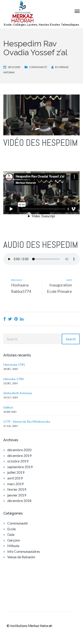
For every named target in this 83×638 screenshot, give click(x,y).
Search (71, 339)
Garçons (13, 540)
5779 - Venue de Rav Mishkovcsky (26, 421)
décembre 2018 (19, 500)
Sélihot (8, 407)
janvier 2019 (16, 495)
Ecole (11, 529)
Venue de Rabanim (21, 557)
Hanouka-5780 (13, 379)
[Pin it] (16, 318)
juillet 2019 (15, 472)
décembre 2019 (19, 455)
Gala (10, 534)
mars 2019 (15, 484)
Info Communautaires (23, 551)
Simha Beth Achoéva (17, 393)
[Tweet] (10, 318)
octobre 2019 (17, 461)
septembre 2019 (20, 467)
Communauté (38, 67)
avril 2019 (15, 478)
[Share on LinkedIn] (21, 318)
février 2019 (16, 489)
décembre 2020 (19, 450)
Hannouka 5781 (14, 364)
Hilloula (13, 545)
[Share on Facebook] (4, 318)
